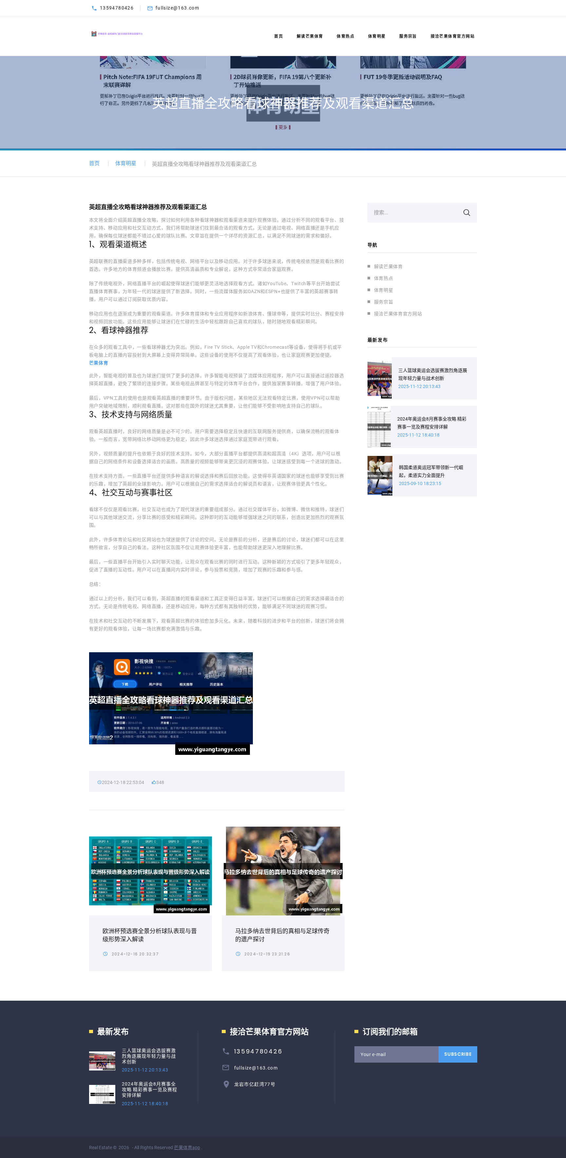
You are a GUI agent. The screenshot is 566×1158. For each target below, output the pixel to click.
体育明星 (377, 36)
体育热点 (345, 36)
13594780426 (117, 7)
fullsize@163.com (177, 7)
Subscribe (457, 1054)
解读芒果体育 (310, 36)
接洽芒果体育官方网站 (453, 36)
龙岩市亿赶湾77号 (255, 1084)
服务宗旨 (408, 36)
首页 (278, 36)
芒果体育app (187, 1147)
